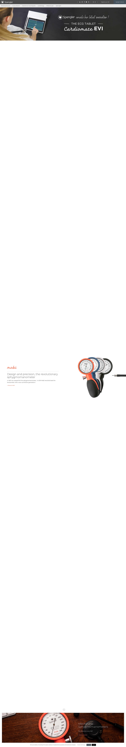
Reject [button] (93, 744)
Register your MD (105, 2)
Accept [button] (88, 744)
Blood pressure (5, 5)
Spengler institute (120, 2)
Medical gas (49, 5)
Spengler (58, 5)
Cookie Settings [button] (81, 744)
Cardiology (41, 5)
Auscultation (16, 5)
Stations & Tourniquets (28, 5)
